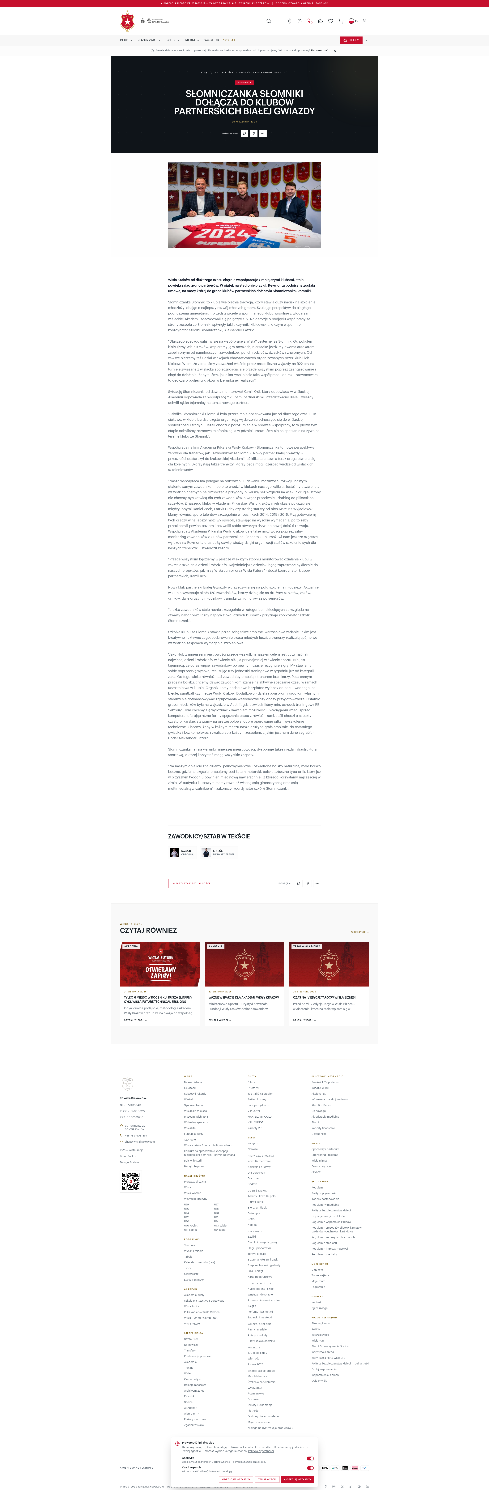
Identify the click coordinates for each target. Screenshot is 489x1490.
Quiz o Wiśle (319, 1381)
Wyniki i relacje (193, 1251)
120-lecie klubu (257, 1353)
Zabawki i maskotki (260, 1317)
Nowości (253, 1149)
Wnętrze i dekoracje (260, 1294)
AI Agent (191, 1408)
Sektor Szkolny (257, 1099)
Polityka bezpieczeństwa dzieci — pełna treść (340, 1363)
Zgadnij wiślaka (194, 1425)
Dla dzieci (254, 1178)
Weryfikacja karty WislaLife (328, 1358)
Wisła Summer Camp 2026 (201, 1318)
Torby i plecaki (257, 1254)
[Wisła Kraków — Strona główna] (127, 21)
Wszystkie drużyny (195, 1199)
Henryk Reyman (194, 1166)
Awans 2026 (255, 1364)
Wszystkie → (360, 932)
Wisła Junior (191, 1306)
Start (205, 73)
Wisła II (188, 1187)
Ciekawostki (191, 1274)
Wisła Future (192, 1323)
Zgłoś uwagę (320, 1308)
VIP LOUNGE (255, 1122)
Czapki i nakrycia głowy (262, 1242)
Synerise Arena (193, 1105)
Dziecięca (254, 1213)
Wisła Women (192, 1193)
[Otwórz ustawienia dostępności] (299, 21)
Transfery (190, 1350)
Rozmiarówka (256, 1393)
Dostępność (319, 1134)
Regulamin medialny (325, 1254)
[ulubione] (330, 21)
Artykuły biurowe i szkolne (264, 1300)
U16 (186, 1209)
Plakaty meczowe (195, 1419)
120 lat (229, 40)
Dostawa (253, 1399)
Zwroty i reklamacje (260, 1405)
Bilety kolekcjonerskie (261, 1341)
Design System (129, 1162)
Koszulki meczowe (259, 1161)
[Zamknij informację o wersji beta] (334, 50)
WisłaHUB (211, 40)
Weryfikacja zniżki (323, 1352)
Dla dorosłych (256, 1172)
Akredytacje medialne (325, 1116)
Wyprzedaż (255, 1388)
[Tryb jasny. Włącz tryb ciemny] (289, 21)
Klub (124, 40)
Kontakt (316, 1302)
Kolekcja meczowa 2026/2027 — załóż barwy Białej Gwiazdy (215, 3)
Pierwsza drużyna (195, 1181)
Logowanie (318, 1287)
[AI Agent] (320, 21)
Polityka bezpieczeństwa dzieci (331, 1210)
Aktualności (224, 73)
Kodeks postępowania (325, 1199)
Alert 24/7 (191, 1413)
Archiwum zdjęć (194, 1390)
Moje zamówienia (259, 1422)
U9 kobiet (220, 1230)
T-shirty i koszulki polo (261, 1196)
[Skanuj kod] (279, 21)
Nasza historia (193, 1082)
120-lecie (190, 1139)
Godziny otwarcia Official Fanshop (302, 3)
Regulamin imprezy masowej (330, 1249)
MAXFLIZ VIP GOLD (260, 1116)
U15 (216, 1209)
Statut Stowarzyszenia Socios (330, 1346)
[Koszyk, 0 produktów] (341, 21)
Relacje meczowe (195, 1385)
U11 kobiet (190, 1230)
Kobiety (252, 1225)
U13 (216, 1213)
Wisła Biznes (319, 1160)
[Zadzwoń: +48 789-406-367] (310, 21)
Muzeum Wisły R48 (196, 1116)
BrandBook (128, 1156)
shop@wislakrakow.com (140, 1142)
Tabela (188, 1257)
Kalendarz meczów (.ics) (199, 1262)
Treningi (189, 1368)
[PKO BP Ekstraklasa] (152, 21)
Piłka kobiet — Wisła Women (201, 1312)
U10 (186, 1221)
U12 (186, 1217)
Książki (252, 1306)
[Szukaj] (268, 21)
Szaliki (252, 1236)
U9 (216, 1221)
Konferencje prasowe (197, 1356)
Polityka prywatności (261, 1451)
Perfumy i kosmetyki (260, 1312)
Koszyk (316, 1329)
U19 (186, 1204)
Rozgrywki (147, 40)
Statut (315, 1122)
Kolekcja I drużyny (259, 1167)
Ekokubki (189, 1396)
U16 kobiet (191, 1225)
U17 (216, 1204)
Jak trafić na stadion (260, 1094)
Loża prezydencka (259, 1105)
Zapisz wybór (267, 1479)
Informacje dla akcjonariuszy (330, 1099)
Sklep (170, 40)
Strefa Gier (191, 1339)
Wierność (253, 1358)
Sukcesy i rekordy (195, 1094)
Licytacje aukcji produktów (328, 1216)
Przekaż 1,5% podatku (325, 1082)
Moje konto (318, 1281)
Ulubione (317, 1270)
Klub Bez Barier (321, 1105)
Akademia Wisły (194, 1295)
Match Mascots (257, 1376)
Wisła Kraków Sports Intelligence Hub (208, 1145)
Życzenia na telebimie (261, 1382)
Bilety (353, 40)
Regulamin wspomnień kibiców (331, 1222)
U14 (186, 1213)
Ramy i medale (257, 1329)
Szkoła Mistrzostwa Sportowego (204, 1300)
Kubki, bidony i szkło (261, 1289)
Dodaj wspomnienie (324, 1369)
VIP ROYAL (254, 1111)
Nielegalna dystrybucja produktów (271, 1428)
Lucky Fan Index (194, 1279)
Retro (251, 1219)
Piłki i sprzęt (255, 1271)
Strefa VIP (254, 1088)
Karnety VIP (255, 1128)
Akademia (190, 1362)
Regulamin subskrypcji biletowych (333, 1237)
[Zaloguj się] (364, 21)
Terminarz (190, 1245)
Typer (187, 1268)
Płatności (253, 1411)
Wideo (188, 1373)
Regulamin (318, 1187)
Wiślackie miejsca (195, 1111)
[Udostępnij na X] (244, 133)
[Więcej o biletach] (366, 40)
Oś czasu (190, 1088)
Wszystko (253, 1143)
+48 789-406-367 (136, 1135)
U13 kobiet (220, 1225)
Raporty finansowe (323, 1128)
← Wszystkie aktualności (191, 883)
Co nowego (319, 1111)
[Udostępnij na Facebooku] (253, 133)
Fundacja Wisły (193, 1134)
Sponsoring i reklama (325, 1155)
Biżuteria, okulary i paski (263, 1259)
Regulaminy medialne (325, 1205)
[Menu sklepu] (178, 40)
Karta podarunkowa (260, 1277)
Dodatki (252, 1184)
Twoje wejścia (320, 1275)
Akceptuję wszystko (297, 1479)
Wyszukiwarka (320, 1335)
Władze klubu (320, 1088)
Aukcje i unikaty (257, 1335)
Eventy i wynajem (322, 1166)
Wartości (189, 1099)
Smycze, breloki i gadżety (264, 1265)
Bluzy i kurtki (256, 1202)
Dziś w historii (193, 1160)
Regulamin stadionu (324, 1243)
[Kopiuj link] (263, 133)
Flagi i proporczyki (259, 1248)
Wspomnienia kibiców (325, 1375)
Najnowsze (191, 1345)
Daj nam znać (319, 50)
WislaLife (190, 1128)
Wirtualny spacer (196, 1122)
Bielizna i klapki (257, 1207)
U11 (216, 1217)
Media (190, 40)
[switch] (310, 1458)
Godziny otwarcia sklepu (263, 1416)
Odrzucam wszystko (236, 1479)
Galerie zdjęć (192, 1379)
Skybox (316, 1172)
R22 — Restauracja (131, 1150)
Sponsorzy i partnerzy (325, 1149)
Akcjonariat (319, 1094)
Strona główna (321, 1323)
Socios (188, 1402)
